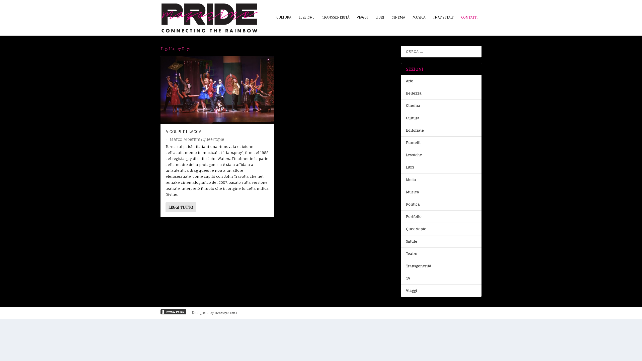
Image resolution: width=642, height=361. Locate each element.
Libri (410, 167)
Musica (412, 192)
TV (408, 278)
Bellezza (414, 93)
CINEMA (398, 17)
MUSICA (419, 17)
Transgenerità (418, 266)
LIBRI (379, 17)
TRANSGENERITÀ (335, 17)
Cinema (413, 105)
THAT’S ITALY (443, 17)
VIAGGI (362, 17)
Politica (413, 204)
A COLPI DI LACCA (183, 131)
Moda (411, 179)
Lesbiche (414, 155)
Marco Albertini (185, 139)
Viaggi (411, 290)
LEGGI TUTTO (181, 207)
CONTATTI (469, 17)
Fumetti (413, 142)
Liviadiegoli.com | (226, 312)
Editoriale (415, 130)
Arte (409, 81)
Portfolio (414, 216)
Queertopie (213, 139)
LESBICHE (306, 17)
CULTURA (283, 17)
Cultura (413, 118)
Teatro (411, 253)
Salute (411, 241)
